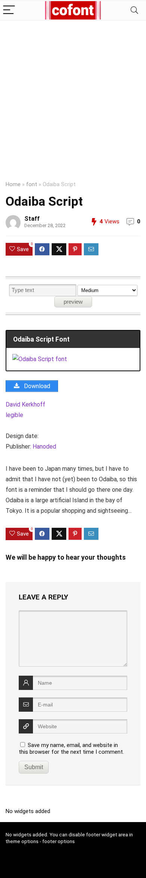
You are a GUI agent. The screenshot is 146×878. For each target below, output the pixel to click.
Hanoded (44, 446)
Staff (32, 218)
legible (14, 415)
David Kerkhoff (25, 404)
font (31, 184)
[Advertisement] (73, 97)
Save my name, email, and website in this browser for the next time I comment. (71, 748)
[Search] (134, 10)
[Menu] (9, 10)
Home (13, 184)
